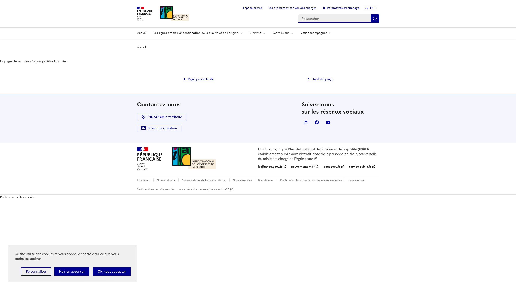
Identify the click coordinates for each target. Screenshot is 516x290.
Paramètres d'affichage (343, 8)
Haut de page (322, 79)
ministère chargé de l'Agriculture (288, 158)
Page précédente (201, 79)
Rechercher (375, 18)
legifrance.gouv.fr (270, 167)
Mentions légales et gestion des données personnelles (311, 180)
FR (371, 8)
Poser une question (162, 128)
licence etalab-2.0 (219, 189)
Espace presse (252, 8)
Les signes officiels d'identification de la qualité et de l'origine (196, 33)
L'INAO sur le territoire (165, 116)
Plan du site (143, 180)
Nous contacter (166, 180)
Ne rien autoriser (72, 271)
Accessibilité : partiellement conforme (204, 180)
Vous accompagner (314, 33)
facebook (317, 122)
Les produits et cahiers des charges (292, 8)
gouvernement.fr (303, 167)
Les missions (281, 33)
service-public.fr (360, 167)
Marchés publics (242, 180)
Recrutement (266, 180)
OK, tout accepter (112, 271)
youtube (328, 122)
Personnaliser (36, 271)
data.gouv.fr (332, 167)
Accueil (142, 33)
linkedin (306, 122)
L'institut (255, 33)
